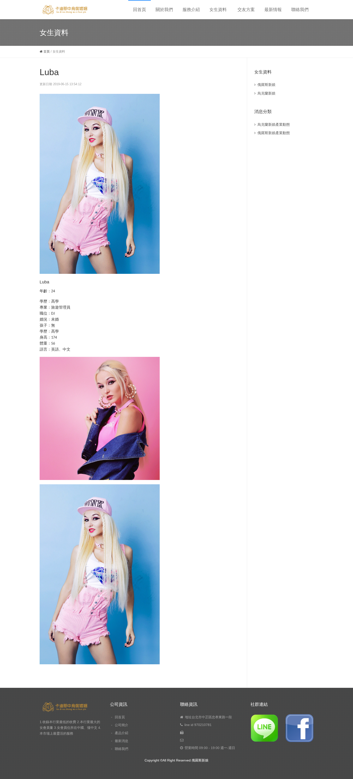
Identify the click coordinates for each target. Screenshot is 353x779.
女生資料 (218, 9)
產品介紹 (121, 733)
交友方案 (246, 9)
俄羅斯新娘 (266, 85)
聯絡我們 (300, 9)
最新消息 (121, 741)
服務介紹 (191, 9)
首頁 (46, 51)
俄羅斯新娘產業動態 (273, 133)
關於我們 (164, 9)
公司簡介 (121, 725)
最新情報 (273, 9)
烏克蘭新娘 (266, 93)
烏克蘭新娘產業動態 (273, 124)
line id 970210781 (198, 725)
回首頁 (139, 9)
